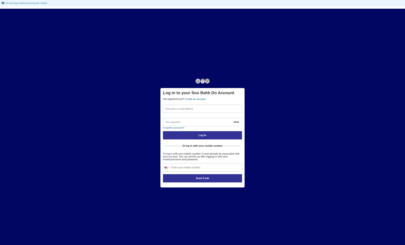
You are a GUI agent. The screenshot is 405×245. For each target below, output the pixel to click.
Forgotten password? (173, 127)
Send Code (202, 178)
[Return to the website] (202, 83)
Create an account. (195, 99)
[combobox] (166, 168)
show (236, 122)
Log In (202, 135)
